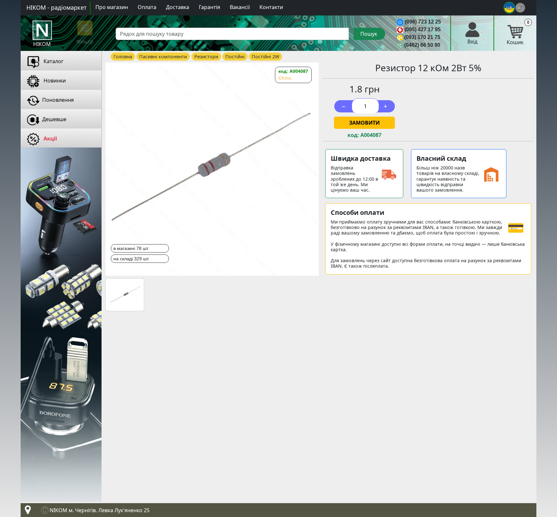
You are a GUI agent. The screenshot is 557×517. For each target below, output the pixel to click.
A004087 (370, 135)
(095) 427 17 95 (423, 29)
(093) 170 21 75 (422, 37)
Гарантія (209, 7)
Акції (49, 138)
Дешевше (54, 119)
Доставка (177, 7)
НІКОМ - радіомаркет (56, 7)
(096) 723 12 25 (423, 21)
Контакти (271, 7)
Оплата (147, 7)
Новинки (54, 80)
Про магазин (111, 7)
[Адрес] (26, 511)
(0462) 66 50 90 (422, 45)
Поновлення (58, 99)
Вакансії (240, 7)
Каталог (53, 61)
